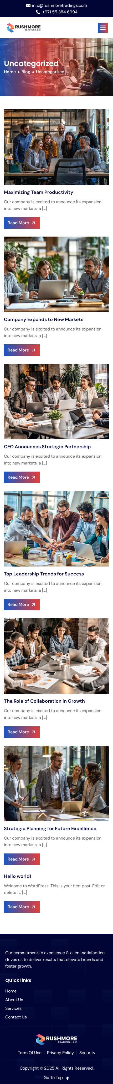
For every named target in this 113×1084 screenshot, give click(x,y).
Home (11, 991)
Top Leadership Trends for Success (44, 574)
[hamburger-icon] (103, 28)
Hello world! (17, 876)
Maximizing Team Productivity (38, 192)
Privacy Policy (60, 1052)
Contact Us (16, 1017)
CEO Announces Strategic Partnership (47, 447)
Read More (18, 223)
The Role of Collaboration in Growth (44, 701)
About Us (14, 999)
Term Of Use (30, 1052)
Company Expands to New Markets (43, 319)
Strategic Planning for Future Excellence (50, 828)
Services (13, 1008)
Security (87, 1052)
